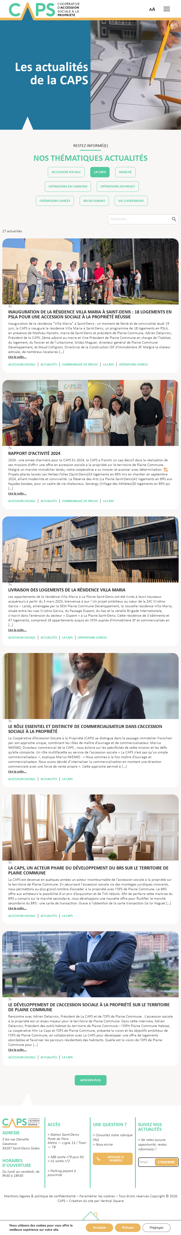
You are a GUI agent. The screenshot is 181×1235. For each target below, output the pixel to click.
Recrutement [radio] (94, 201)
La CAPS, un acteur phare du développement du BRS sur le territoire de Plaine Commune (88, 870)
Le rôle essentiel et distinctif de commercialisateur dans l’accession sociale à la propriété (85, 729)
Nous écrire (104, 1145)
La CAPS (108, 364)
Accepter (99, 1227)
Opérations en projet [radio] (117, 186)
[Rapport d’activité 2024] (90, 416)
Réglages (157, 1227)
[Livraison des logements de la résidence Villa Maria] (90, 552)
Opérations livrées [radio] (55, 201)
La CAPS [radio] (100, 172)
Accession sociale (22, 364)
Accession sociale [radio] (66, 172)
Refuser (128, 1227)
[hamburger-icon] (166, 9)
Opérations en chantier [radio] (68, 186)
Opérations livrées (133, 364)
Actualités (49, 364)
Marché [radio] (125, 172)
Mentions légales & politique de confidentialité (40, 1196)
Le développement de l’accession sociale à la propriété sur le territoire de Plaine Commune (89, 1007)
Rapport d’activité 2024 (34, 453)
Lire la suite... (17, 357)
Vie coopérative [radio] (131, 201)
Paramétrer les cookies (97, 1196)
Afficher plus (90, 1080)
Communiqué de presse (80, 364)
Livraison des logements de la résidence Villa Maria (66, 590)
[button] (113, 1159)
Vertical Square (112, 1201)
